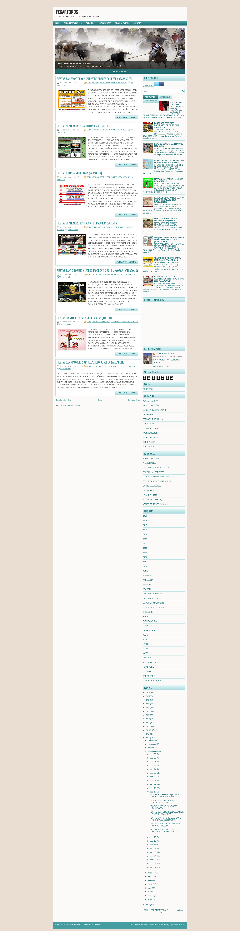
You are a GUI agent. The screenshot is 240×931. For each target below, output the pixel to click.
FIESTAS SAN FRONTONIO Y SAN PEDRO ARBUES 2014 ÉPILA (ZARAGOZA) (94, 78)
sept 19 (153, 784)
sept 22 (153, 777)
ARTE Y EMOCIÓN (151, 405)
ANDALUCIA (148, 458)
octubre (151, 748)
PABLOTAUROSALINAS (153, 419)
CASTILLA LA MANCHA (101, 322)
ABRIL (145, 571)
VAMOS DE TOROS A (119, 83)
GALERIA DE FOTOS (105, 23)
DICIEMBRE (148, 612)
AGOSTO (147, 575)
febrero (151, 896)
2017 (145, 525)
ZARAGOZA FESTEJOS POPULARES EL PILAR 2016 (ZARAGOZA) (166, 125)
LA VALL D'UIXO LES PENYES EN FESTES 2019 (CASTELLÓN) (169, 161)
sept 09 (153, 848)
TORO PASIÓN (149, 442)
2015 (148, 734)
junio (150, 880)
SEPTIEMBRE (105, 83)
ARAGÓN (95, 83)
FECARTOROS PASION (165, 353)
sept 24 (153, 769)
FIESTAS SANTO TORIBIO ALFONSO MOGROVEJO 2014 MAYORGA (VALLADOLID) (97, 270)
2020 (145, 539)
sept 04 (153, 856)
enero (150, 899)
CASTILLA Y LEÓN (99, 274)
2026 (145, 566)
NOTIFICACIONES (151, 500)
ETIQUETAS (165, 97)
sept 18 (153, 788)
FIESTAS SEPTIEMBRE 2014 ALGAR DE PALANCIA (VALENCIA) (87, 223)
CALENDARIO (151, 101)
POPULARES (150, 97)
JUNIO (145, 639)
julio (150, 877)
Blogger (163, 912)
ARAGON (147, 585)
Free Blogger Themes (177, 924)
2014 (89, 83)
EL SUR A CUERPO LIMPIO (154, 410)
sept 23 (153, 773)
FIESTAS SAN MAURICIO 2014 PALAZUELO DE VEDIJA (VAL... (163, 831)
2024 (145, 557)
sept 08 (153, 852)
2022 (145, 548)
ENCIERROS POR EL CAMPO (75, 63)
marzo (150, 892)
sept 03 (153, 860)
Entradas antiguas (134, 400)
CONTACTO (137, 23)
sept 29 (153, 758)
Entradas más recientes (64, 400)
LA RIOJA (147, 490)
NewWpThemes (142, 924)
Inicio (100, 400)
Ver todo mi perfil (161, 366)
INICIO (57, 23)
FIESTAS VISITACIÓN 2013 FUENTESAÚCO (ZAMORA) (165, 220)
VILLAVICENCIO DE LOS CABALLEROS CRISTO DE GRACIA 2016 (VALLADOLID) (169, 279)
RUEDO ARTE (148, 424)
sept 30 (153, 754)
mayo (150, 884)
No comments (73, 230)
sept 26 (153, 762)
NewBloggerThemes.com (176, 926)
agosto (151, 873)
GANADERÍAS (90, 23)
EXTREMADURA (150, 486)
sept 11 (153, 845)
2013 (148, 905)
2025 (145, 562)
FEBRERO (147, 626)
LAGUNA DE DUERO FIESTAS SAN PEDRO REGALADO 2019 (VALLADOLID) (169, 200)
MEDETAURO (148, 415)
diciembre (152, 740)
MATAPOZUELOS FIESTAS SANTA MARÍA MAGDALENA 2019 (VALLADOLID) (169, 239)
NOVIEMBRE (148, 667)
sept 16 (153, 837)
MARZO (146, 649)
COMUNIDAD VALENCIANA (102, 227)
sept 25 (153, 765)
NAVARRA (147, 495)
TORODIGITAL (149, 447)
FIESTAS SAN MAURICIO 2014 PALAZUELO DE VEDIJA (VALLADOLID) (91, 362)
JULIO (145, 635)
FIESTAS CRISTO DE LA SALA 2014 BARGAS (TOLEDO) (84, 317)
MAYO (145, 653)
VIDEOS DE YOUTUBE (122, 23)
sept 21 (153, 781)
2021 (145, 543)
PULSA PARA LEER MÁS (126, 117)
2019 (145, 534)
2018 (145, 530)
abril (150, 888)
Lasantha (165, 924)
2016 (145, 521)
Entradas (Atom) (73, 405)
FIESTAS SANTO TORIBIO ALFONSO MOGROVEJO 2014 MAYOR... (165, 819)
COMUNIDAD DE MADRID (154, 477)
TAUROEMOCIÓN (150, 433)
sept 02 (153, 864)
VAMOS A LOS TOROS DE (73, 23)
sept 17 (153, 792)
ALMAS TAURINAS (151, 401)
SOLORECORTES (150, 428)
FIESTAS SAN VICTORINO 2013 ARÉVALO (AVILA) (176, 105)
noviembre (152, 744)
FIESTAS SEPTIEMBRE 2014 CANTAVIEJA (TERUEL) (82, 126)
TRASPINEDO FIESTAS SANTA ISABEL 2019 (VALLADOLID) (167, 259)
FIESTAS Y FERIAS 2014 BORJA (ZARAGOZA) (79, 173)
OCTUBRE (147, 671)
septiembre (152, 752)
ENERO (146, 617)
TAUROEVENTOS (150, 437)
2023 (145, 553)
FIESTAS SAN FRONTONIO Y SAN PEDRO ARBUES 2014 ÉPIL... (164, 795)
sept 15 (153, 841)
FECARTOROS (67, 11)
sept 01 (153, 867)
